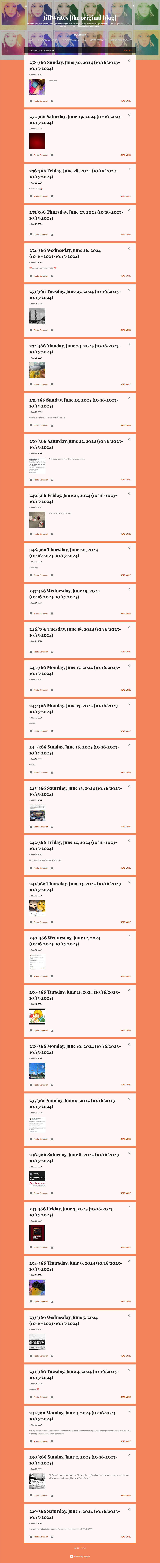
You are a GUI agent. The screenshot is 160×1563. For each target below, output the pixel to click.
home (30, 40)
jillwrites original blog (74, 40)
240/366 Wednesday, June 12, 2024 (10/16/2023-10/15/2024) (64, 941)
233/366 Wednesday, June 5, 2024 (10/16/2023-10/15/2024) (63, 1320)
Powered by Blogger (81, 1556)
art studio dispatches (121, 40)
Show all (127, 50)
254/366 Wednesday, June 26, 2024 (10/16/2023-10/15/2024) (65, 253)
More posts (80, 1548)
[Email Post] (51, 102)
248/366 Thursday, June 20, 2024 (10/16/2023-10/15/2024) (63, 552)
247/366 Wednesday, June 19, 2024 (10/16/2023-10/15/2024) (64, 594)
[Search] (134, 7)
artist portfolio (98, 40)
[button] (129, 61)
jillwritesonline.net (48, 40)
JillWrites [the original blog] (80, 17)
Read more (126, 101)
